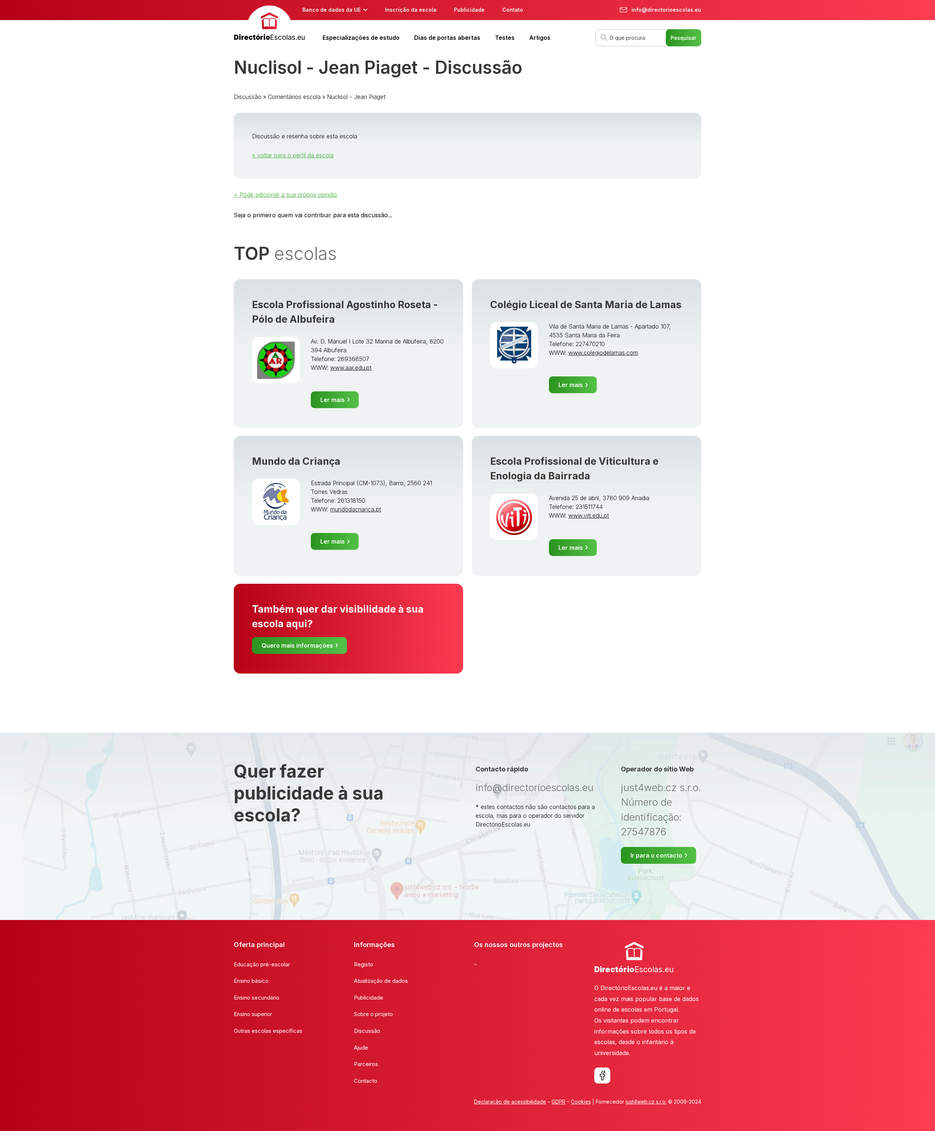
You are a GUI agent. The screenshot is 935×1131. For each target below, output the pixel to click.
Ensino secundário (256, 997)
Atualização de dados (381, 980)
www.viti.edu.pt (588, 515)
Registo (363, 964)
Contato (512, 10)
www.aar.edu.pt (350, 367)
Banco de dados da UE (331, 10)
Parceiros (366, 1064)
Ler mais (332, 399)
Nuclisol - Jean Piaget (356, 96)
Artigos (539, 37)
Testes (505, 37)
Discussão (248, 96)
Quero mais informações (297, 645)
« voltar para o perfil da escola (292, 155)
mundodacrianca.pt (355, 509)
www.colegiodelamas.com (603, 352)
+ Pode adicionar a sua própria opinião (285, 194)
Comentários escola (294, 96)
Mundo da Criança (296, 461)
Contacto (365, 1080)
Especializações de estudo (361, 37)
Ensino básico (251, 980)
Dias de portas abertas (447, 37)
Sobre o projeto (373, 1014)
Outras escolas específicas (268, 1030)
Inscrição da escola (410, 10)
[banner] (269, 24)
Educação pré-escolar (262, 964)
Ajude (361, 1047)
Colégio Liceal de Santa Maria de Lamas (586, 305)
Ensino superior (253, 1014)
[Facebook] (602, 1075)
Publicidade (469, 10)
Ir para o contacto (656, 855)
